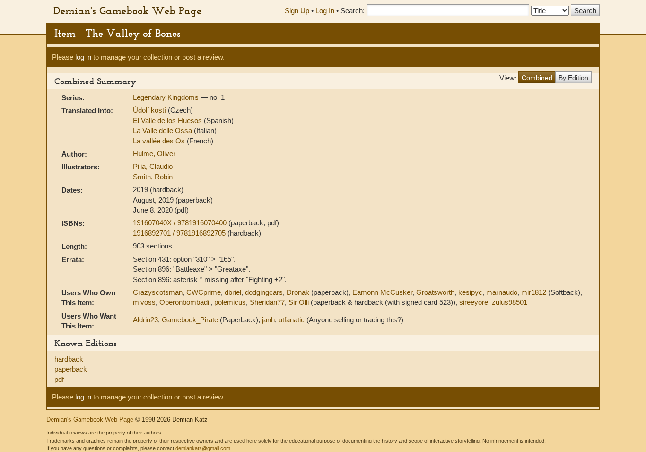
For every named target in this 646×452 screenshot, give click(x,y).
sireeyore (473, 302)
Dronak (298, 292)
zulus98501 (509, 302)
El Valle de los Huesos (168, 120)
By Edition (573, 77)
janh (268, 320)
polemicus (230, 302)
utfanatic (292, 320)
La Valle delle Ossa (163, 130)
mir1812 (533, 292)
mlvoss (144, 302)
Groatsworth (435, 292)
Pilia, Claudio (153, 166)
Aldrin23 (145, 320)
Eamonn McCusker (382, 292)
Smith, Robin (153, 177)
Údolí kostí (150, 110)
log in (83, 57)
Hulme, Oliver (154, 154)
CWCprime (203, 292)
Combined (537, 77)
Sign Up (297, 11)
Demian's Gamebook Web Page (127, 10)
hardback (68, 359)
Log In (324, 11)
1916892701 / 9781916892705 (180, 233)
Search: (352, 11)
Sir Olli (298, 302)
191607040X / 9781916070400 (180, 223)
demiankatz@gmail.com (202, 448)
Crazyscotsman (158, 292)
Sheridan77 (267, 302)
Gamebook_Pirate (190, 320)
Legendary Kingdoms (167, 97)
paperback (70, 369)
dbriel (233, 292)
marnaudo (501, 292)
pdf (59, 379)
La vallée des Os (160, 141)
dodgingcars (264, 292)
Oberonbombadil (184, 302)
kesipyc (470, 292)
